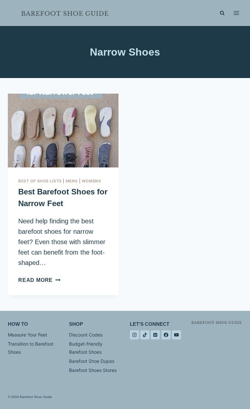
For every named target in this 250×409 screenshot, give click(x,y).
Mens (72, 180)
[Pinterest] (155, 334)
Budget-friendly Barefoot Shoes (86, 348)
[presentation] (63, 130)
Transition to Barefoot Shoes (30, 348)
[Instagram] (134, 334)
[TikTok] (144, 334)
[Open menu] (236, 13)
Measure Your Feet (27, 334)
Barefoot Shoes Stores (93, 370)
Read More (39, 280)
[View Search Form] (222, 13)
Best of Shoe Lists (40, 180)
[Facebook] (166, 334)
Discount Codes (86, 334)
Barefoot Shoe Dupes (91, 361)
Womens (91, 180)
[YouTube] (176, 334)
